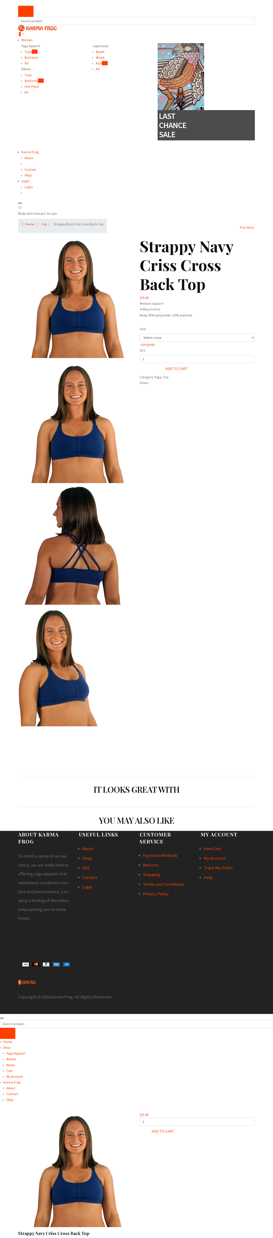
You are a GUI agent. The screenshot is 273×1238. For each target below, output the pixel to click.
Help (208, 877)
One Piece (32, 86)
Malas (10, 1065)
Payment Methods (160, 855)
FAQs (28, 175)
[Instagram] (19, 932)
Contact (30, 169)
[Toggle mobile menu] (20, 203)
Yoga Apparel (15, 1053)
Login (25, 181)
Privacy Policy (156, 894)
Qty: (143, 350)
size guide (148, 344)
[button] (18, 3)
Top (44, 224)
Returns (150, 865)
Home (29, 224)
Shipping (151, 874)
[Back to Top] (1, 1018)
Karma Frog (30, 152)
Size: (143, 329)
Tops (28, 75)
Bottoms (31, 57)
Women (27, 40)
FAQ (85, 868)
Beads (100, 52)
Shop (87, 858)
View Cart (212, 848)
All (27, 63)
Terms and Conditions (163, 884)
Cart (9, 1071)
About (29, 158)
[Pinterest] (150, 383)
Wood (100, 57)
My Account (215, 858)
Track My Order (218, 868)
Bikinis (11, 1059)
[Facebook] (149, 383)
